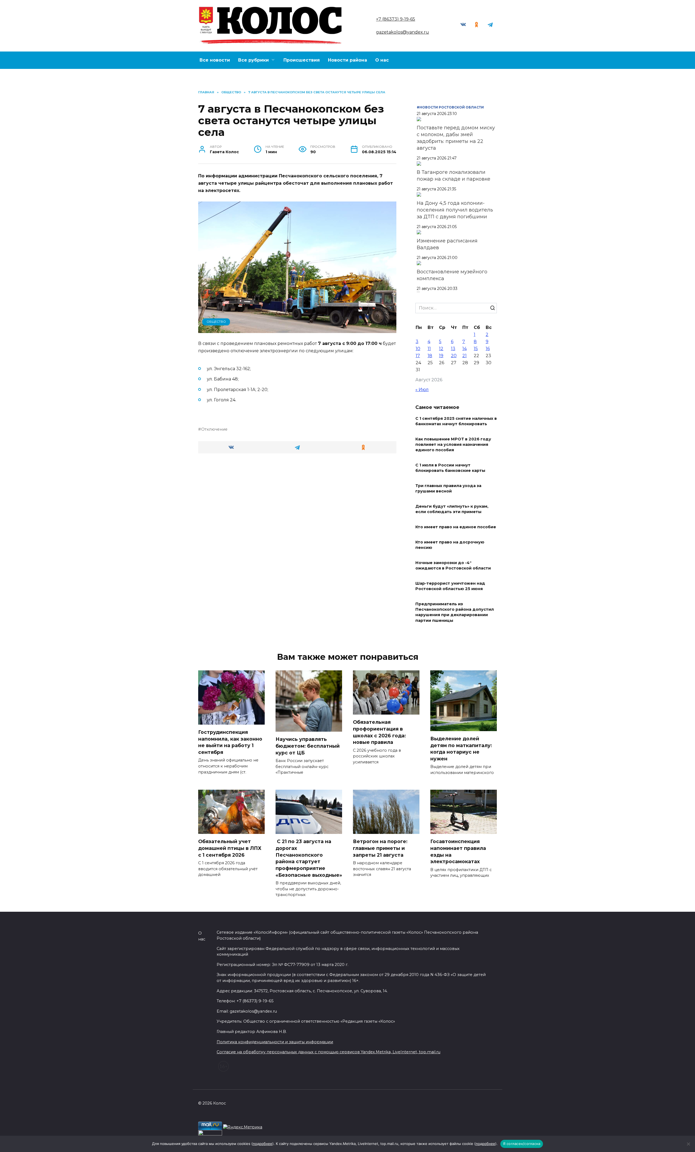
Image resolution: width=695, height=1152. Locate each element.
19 (441, 355)
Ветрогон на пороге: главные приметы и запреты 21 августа (380, 848)
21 (464, 355)
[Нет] (688, 1144)
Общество (216, 322)
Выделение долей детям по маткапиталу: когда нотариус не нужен (461, 748)
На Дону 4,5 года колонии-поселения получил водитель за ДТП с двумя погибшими (455, 210)
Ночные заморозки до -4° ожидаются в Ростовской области (453, 565)
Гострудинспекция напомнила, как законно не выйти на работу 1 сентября (230, 742)
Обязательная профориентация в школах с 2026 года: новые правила (379, 732)
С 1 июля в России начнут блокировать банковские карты (450, 468)
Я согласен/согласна (522, 1143)
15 (476, 348)
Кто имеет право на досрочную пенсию (449, 545)
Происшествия (301, 60)
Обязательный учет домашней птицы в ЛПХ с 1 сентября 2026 (229, 848)
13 (453, 348)
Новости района (347, 60)
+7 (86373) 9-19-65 (395, 19)
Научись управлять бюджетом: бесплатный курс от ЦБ (308, 745)
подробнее (262, 1143)
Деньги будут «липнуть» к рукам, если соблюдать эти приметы (451, 509)
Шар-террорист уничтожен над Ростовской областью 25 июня (450, 586)
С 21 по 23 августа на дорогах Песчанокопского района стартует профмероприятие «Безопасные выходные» (309, 858)
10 (418, 348)
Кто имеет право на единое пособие (455, 526)
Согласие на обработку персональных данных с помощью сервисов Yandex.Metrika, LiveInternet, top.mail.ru (328, 1051)
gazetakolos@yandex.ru (402, 32)
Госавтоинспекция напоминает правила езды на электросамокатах (458, 851)
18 (430, 355)
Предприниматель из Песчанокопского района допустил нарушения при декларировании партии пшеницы (454, 612)
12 (441, 348)
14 (464, 348)
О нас (382, 60)
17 (418, 355)
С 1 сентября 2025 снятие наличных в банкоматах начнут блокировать (456, 421)
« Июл (422, 389)
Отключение (214, 429)
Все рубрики (253, 60)
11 (429, 348)
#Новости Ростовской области (450, 107)
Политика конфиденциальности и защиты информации (275, 1041)
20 (454, 355)
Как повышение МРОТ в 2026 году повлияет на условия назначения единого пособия (453, 444)
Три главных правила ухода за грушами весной (448, 488)
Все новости (215, 60)
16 (488, 348)
